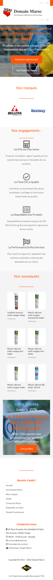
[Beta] (38, 111)
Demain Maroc (28, 11)
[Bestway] (14, 111)
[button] (42, 3)
